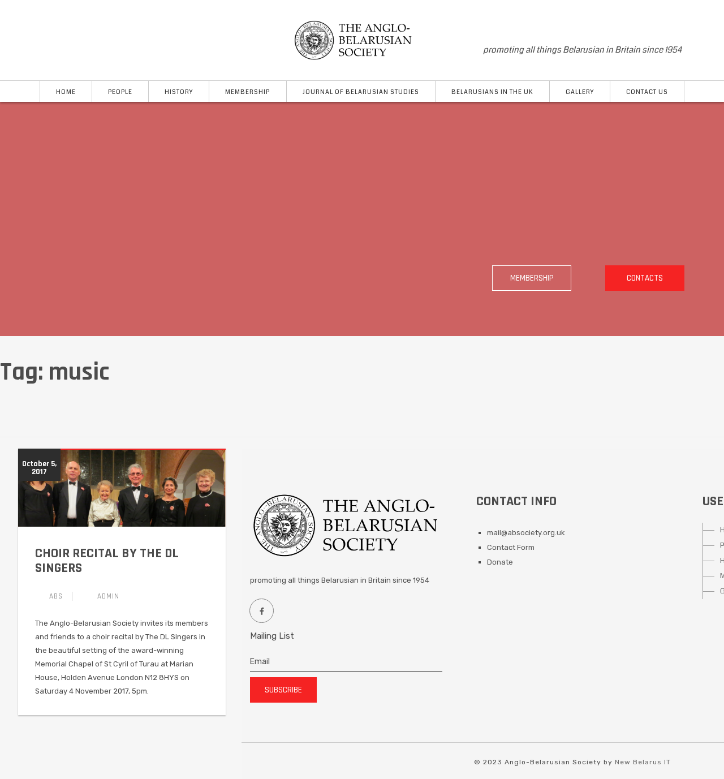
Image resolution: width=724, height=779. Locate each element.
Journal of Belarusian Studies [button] (361, 92)
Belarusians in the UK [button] (492, 92)
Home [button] (66, 92)
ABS (56, 596)
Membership (532, 278)
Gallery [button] (580, 92)
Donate (500, 562)
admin (108, 596)
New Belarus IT (643, 762)
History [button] (179, 92)
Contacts (645, 278)
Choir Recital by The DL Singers (107, 560)
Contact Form (511, 547)
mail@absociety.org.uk (526, 532)
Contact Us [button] (647, 92)
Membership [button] (247, 92)
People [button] (120, 92)
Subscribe (283, 690)
